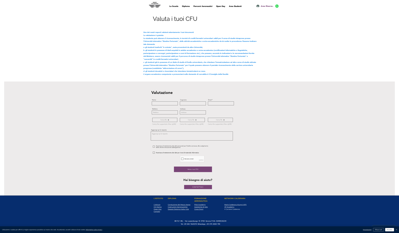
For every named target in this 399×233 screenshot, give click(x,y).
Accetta (389, 230)
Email (210, 100)
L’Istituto (157, 205)
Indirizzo (182, 109)
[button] (173, 5)
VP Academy (229, 207)
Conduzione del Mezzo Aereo (179, 205)
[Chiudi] (396, 229)
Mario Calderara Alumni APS (235, 205)
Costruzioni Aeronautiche (177, 207)
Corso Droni (198, 209)
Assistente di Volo (201, 207)
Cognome (183, 100)
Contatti (157, 212)
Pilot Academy (200, 205)
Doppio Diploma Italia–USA (178, 209)
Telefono (155, 109)
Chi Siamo (158, 207)
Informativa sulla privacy (94, 230)
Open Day (157, 209)
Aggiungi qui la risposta (159, 130)
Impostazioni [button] (367, 230)
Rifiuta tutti (378, 230)
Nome (154, 100)
